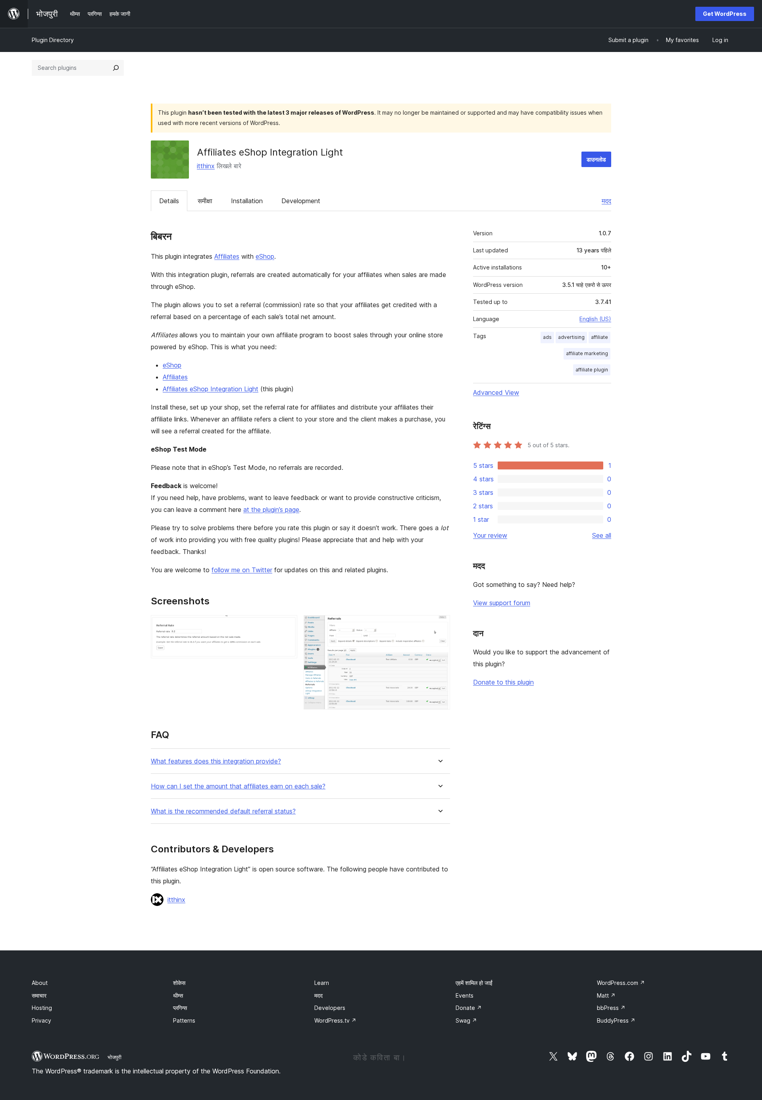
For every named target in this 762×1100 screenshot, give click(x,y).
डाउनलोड (596, 159)
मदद (606, 201)
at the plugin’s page (271, 509)
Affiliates (226, 256)
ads (547, 337)
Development (300, 201)
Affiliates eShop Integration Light (210, 389)
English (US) (595, 318)
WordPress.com (621, 982)
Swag (466, 1020)
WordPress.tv (335, 1020)
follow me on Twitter (242, 570)
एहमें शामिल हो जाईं (474, 982)
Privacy (41, 1020)
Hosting (42, 1007)
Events (464, 995)
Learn (321, 982)
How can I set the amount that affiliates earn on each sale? (238, 786)
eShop (265, 256)
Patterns (184, 1020)
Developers (329, 1007)
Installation (247, 201)
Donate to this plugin (503, 682)
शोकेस (179, 982)
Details (169, 201)
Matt (606, 995)
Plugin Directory (53, 40)
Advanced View (496, 392)
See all (601, 535)
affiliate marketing (587, 353)
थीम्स (178, 995)
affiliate (599, 337)
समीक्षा (205, 201)
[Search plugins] (116, 68)
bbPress (611, 1007)
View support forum (501, 603)
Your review (490, 535)
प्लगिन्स (180, 1007)
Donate (469, 1007)
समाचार (39, 995)
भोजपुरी (114, 1057)
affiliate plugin (591, 370)
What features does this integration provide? (216, 761)
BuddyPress (616, 1020)
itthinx (206, 166)
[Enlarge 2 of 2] (439, 626)
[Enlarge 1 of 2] (287, 626)
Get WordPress (725, 13)
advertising (571, 337)
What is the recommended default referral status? (223, 811)
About (40, 982)
